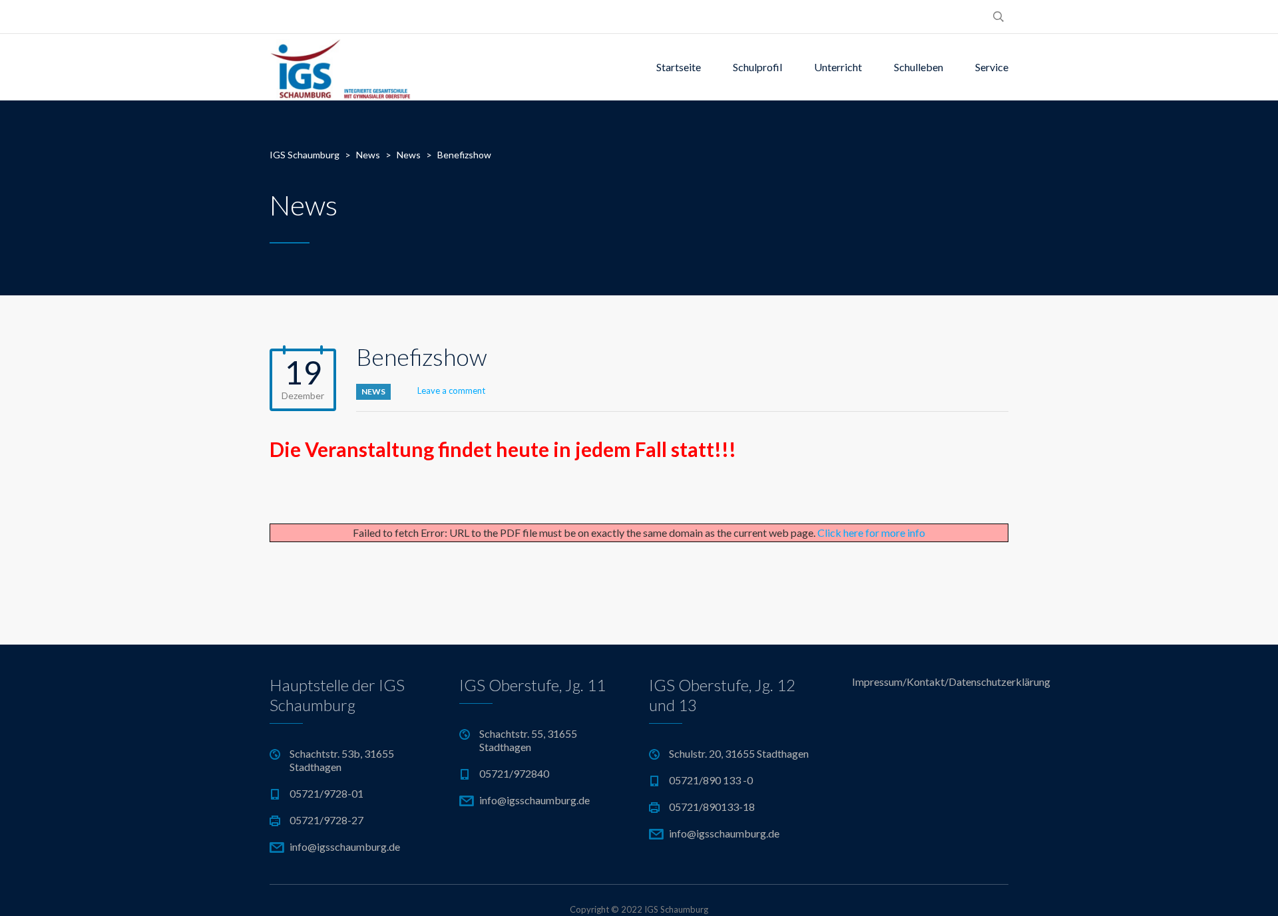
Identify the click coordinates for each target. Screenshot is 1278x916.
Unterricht (838, 67)
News (373, 391)
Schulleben (918, 67)
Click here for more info (871, 532)
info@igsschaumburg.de (345, 846)
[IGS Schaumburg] (340, 67)
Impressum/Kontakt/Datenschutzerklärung (930, 681)
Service (991, 67)
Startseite (678, 67)
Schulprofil (757, 67)
